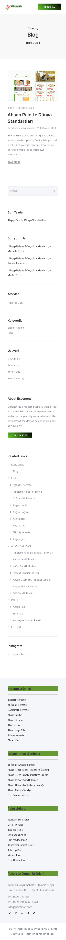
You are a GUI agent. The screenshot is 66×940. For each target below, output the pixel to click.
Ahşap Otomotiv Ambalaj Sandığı (32, 580)
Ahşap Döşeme (21, 512)
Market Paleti (15, 855)
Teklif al (49, 7)
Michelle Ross (16, 251)
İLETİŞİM (16, 627)
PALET (14, 600)
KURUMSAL (17, 465)
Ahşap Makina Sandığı (25, 587)
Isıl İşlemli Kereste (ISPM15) (28, 492)
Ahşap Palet (20, 607)
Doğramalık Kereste (24, 498)
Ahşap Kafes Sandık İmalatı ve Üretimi (28, 775)
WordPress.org (16, 378)
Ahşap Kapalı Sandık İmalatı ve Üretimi (28, 770)
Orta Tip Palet (15, 825)
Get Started (20, 435)
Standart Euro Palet (18, 820)
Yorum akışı (14, 372)
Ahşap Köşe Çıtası (17, 730)
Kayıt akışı (13, 365)
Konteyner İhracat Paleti (27, 620)
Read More (14, 162)
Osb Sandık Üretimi (18, 795)
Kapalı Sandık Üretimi (25, 559)
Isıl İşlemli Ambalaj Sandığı (21, 765)
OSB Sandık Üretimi (24, 593)
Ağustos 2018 (15, 303)
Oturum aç (14, 359)
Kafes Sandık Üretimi (24, 566)
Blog (31, 108)
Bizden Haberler (17, 108)
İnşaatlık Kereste (22, 485)
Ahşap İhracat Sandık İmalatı (23, 780)
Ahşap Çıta (19, 539)
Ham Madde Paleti (17, 840)
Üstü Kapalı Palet (17, 835)
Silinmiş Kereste (21, 532)
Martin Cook (15, 275)
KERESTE (16, 478)
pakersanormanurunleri (23, 128)
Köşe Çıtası (19, 526)
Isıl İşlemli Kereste (17, 705)
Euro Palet (19, 614)
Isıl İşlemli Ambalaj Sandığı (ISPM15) (33, 553)
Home (29, 43)
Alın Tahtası (19, 519)
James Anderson (17, 263)
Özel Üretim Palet (17, 860)
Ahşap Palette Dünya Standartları (30, 118)
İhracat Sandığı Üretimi (26, 573)
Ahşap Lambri (20, 505)
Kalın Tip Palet (15, 850)
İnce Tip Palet (15, 830)
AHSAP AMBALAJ (21, 546)
